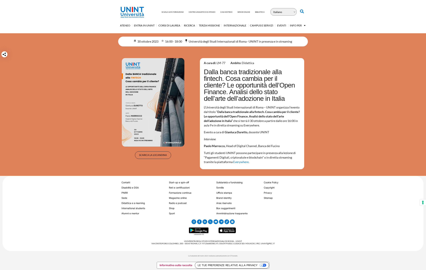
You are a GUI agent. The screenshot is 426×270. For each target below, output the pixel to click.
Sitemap (268, 197)
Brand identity (224, 197)
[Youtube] (215, 221)
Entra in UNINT (144, 25)
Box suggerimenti (225, 208)
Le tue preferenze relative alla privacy (228, 265)
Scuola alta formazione (173, 12)
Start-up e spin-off (179, 182)
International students (133, 208)
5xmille (220, 187)
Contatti (125, 182)
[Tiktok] (226, 221)
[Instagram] (194, 221)
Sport (172, 213)
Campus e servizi (261, 25)
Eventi (281, 25)
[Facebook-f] (199, 221)
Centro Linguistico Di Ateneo (202, 12)
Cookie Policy (271, 182)
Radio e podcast (178, 203)
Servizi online (243, 12)
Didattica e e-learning (133, 203)
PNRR (124, 192)
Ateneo (125, 25)
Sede (124, 197)
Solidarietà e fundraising (229, 182)
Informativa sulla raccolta (176, 265)
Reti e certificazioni (179, 187)
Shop (172, 208)
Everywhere (241, 162)
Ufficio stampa (224, 192)
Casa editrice (226, 12)
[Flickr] (232, 221)
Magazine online (178, 197)
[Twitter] (210, 221)
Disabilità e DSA (130, 187)
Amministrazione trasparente (232, 213)
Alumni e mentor (130, 213)
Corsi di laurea (169, 25)
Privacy (268, 192)
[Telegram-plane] (221, 221)
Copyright (269, 187)
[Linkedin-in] (205, 221)
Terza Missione (209, 25)
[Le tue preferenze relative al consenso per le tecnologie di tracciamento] (423, 202)
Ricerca (189, 25)
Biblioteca (260, 12)
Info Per (296, 25)
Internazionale (235, 25)
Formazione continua (180, 192)
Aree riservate (224, 203)
